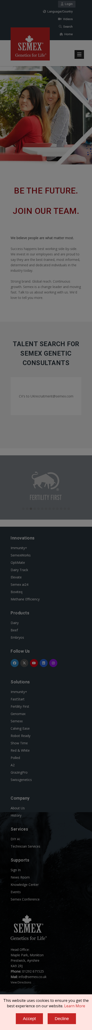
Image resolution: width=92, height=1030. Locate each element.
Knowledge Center (25, 884)
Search (67, 26)
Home (68, 34)
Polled (15, 757)
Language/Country (59, 11)
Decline (62, 1018)
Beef (14, 630)
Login (68, 4)
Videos (67, 19)
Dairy (15, 623)
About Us (18, 808)
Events (16, 892)
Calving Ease (20, 728)
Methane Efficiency (25, 599)
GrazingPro (19, 772)
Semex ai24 (19, 584)
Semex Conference (25, 899)
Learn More (74, 1005)
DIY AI (15, 839)
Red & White (20, 750)
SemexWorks (21, 555)
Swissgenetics (21, 779)
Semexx (17, 721)
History (16, 815)
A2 (13, 765)
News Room (20, 877)
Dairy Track (19, 570)
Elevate (16, 577)
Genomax (18, 713)
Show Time (19, 743)
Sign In (16, 870)
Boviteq (16, 592)
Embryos (17, 637)
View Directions (21, 982)
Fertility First (20, 706)
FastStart (18, 699)
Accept (29, 1018)
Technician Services (25, 846)
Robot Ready (20, 735)
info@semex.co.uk (32, 976)
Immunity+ (19, 548)
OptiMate (18, 562)
